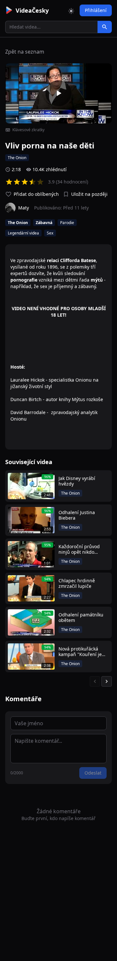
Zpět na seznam (24, 51)
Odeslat (92, 773)
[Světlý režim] (71, 10)
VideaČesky (32, 10)
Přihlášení (96, 10)
